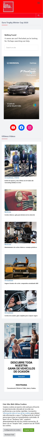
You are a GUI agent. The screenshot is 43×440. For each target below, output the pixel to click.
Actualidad (9, 178)
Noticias (8, 212)
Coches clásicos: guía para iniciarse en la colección (20, 215)
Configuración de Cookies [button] (12, 430)
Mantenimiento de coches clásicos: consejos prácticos (21, 247)
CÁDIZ (16, 178)
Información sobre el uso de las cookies (17, 413)
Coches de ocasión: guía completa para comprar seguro (21, 316)
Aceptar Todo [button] (28, 430)
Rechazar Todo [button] (9, 435)
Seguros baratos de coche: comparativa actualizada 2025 (21, 283)
